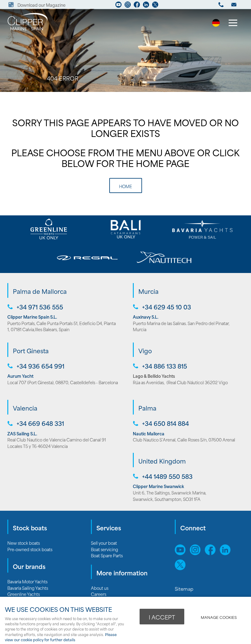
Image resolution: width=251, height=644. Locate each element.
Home (125, 186)
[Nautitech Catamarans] (164, 258)
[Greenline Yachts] (48, 229)
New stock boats (23, 543)
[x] (182, 568)
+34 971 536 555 (40, 307)
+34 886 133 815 (164, 366)
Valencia (25, 407)
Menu (232, 23)
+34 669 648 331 (40, 423)
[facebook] (137, 6)
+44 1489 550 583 (167, 476)
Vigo (145, 350)
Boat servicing (104, 549)
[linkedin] (146, 6)
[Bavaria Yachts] (202, 229)
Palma (147, 407)
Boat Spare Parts (107, 555)
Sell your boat (104, 543)
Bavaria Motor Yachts (27, 581)
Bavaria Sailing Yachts (27, 588)
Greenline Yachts (23, 594)
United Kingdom (162, 460)
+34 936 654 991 (40, 366)
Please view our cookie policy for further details (61, 636)
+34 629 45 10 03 (166, 307)
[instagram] (128, 6)
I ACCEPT (162, 617)
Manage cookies (219, 617)
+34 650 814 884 (165, 423)
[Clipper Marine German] (216, 24)
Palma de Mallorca (40, 291)
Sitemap (185, 588)
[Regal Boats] (87, 258)
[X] (155, 6)
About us (99, 588)
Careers (98, 594)
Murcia (148, 291)
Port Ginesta (31, 350)
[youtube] (118, 6)
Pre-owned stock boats (29, 549)
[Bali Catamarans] (125, 229)
